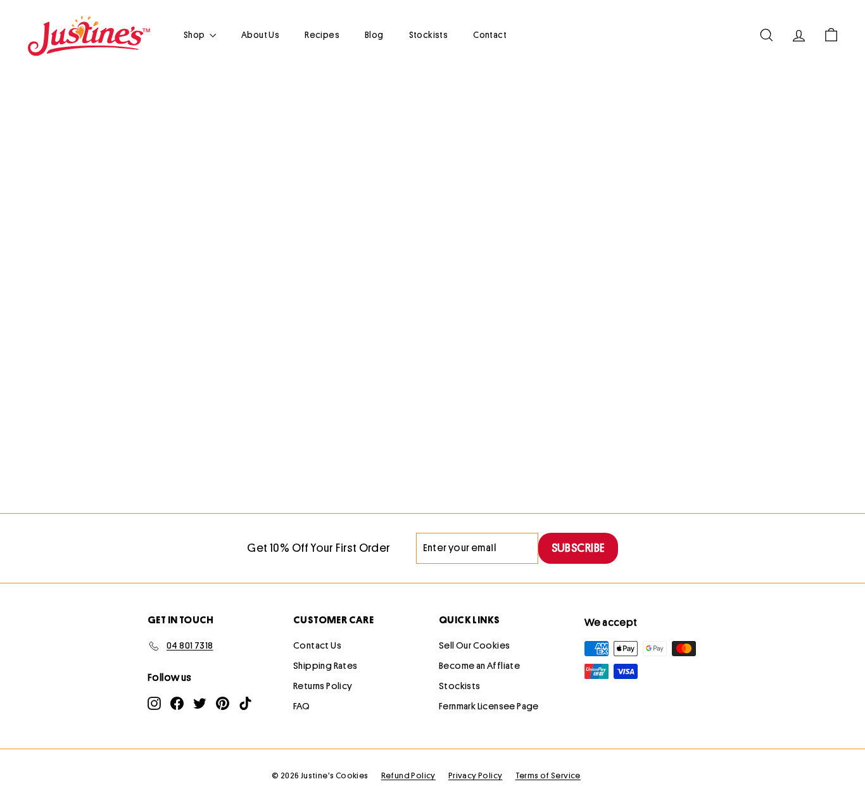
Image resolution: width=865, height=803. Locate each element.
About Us (260, 34)
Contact (490, 34)
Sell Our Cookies (474, 645)
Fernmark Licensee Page (489, 706)
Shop (195, 34)
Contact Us (317, 645)
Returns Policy (323, 686)
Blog (374, 34)
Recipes (322, 34)
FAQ (301, 706)
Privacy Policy (475, 775)
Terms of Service (548, 775)
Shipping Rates (325, 666)
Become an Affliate (479, 666)
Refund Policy (408, 775)
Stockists (428, 34)
